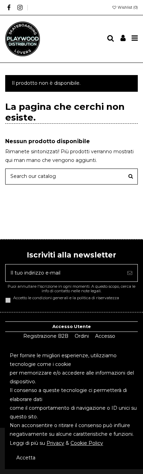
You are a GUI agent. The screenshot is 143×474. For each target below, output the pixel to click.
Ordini (82, 336)
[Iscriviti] (129, 272)
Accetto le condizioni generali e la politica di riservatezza (66, 298)
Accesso (105, 336)
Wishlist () (127, 7)
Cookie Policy (86, 443)
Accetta (25, 458)
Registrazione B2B (45, 336)
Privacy (55, 443)
